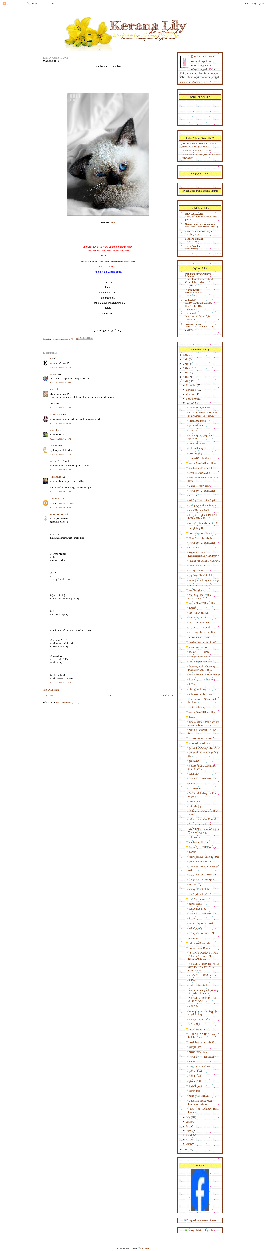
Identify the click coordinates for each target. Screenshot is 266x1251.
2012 (186, 376)
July (188, 1117)
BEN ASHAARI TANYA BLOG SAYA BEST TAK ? (202, 1035)
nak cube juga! (196, 806)
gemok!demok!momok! (200, 661)
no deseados (195, 788)
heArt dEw (194, 430)
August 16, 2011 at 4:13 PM (60, 407)
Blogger (145, 1248)
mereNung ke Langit (199, 1028)
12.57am (193, 495)
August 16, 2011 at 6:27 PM (60, 469)
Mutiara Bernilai (194, 238)
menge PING (195, 903)
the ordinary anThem (199, 612)
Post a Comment (51, 689)
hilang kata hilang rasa (200, 689)
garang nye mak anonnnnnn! (203, 505)
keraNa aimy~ (196, 1046)
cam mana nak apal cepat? (201, 737)
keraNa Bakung (196, 589)
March (189, 1134)
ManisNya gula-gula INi (201, 537)
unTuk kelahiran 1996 (199, 622)
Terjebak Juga (192, 233)
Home (109, 695)
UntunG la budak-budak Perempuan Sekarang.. (200, 1102)
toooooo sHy (195, 884)
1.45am (192, 1061)
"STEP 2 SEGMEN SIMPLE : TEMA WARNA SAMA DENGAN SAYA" (203, 956)
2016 (186, 359)
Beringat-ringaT (196, 570)
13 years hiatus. (192, 241)
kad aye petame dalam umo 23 (203, 523)
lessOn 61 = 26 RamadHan (202, 462)
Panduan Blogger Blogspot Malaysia (199, 275)
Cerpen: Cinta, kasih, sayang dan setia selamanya (201, 156)
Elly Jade (54, 445)
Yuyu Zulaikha (193, 246)
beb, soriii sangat (197, 448)
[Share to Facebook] (88, 338)
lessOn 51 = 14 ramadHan (201, 1056)
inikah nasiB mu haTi (199, 942)
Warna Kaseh (192, 289)
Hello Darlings (192, 248)
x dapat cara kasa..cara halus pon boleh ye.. (202, 767)
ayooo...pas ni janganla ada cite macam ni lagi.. (203, 723)
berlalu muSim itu (197, 908)
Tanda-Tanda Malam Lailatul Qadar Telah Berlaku (199, 280)
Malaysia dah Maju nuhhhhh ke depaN (204, 812)
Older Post (168, 695)
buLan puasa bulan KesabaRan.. (204, 819)
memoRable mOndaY (199, 947)
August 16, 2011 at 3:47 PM (60, 382)
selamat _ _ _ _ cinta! (199, 651)
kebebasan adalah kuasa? (201, 694)
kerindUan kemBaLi (199, 510)
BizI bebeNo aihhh (198, 985)
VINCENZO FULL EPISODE (199, 326)
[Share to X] (85, 338)
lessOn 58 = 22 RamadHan (202, 602)
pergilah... (194, 773)
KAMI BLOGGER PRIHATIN (204, 747)
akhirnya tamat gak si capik (202, 500)
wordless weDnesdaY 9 (200, 472)
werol (113, 222)
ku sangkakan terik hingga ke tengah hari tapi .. (202, 1012)
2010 (186, 1149)
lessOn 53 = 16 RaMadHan (202, 913)
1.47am (192, 980)
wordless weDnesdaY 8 (200, 841)
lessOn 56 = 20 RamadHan (202, 711)
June (188, 1121)
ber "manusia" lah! (198, 617)
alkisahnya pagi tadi (198, 646)
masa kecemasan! (197, 420)
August (190, 402)
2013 (186, 372)
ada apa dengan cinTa (199, 1019)
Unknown (54, 498)
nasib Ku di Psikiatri (199, 1095)
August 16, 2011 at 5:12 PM (60, 454)
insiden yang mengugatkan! (202, 641)
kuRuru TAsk (195, 1071)
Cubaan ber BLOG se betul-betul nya (202, 700)
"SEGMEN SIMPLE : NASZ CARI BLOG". (203, 999)
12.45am (193, 547)
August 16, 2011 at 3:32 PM (60, 367)
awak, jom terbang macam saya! (204, 580)
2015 (186, 363)
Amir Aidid (55, 476)
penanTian (194, 760)
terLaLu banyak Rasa (199, 407)
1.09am (192, 918)
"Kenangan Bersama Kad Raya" (205, 560)
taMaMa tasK (195, 1085)
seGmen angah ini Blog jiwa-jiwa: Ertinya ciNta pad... (202, 668)
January (190, 1143)
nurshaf (53, 430)
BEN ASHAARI (194, 213)
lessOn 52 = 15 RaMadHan (202, 975)
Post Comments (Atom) (67, 702)
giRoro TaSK (195, 1081)
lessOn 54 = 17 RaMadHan (202, 846)
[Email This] (79, 338)
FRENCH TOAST (193, 292)
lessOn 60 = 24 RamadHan (202, 490)
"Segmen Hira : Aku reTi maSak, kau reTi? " (201, 596)
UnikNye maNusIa (198, 898)
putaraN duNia (196, 801)
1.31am (192, 607)
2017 (186, 354)
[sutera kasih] (56, 414)
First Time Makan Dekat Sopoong (201, 226)
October (190, 394)
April (189, 1130)
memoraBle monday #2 (200, 585)
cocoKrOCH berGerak (200, 458)
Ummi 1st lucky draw (199, 485)
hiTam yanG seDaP (198, 1051)
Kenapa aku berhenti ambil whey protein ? (201, 218)
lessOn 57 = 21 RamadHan (202, 679)
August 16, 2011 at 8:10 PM (60, 507)
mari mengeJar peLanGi (200, 532)
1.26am (192, 783)
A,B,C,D (193, 1006)
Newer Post (48, 695)
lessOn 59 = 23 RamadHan (202, 542)
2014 (186, 368)
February (191, 1139)
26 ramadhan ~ (196, 425)
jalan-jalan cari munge (199, 656)
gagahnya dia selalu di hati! (202, 575)
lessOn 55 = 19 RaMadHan (202, 778)
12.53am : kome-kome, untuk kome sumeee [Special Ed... (203, 414)
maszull (53, 373)
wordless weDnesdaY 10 (201, 467)
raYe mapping (195, 453)
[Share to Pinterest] (91, 338)
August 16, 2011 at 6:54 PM (60, 491)
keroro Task (194, 1090)
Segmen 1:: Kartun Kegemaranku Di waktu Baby (202, 554)
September (191, 398)
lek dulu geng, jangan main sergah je (201, 437)
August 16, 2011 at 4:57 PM (60, 439)
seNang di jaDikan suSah (201, 923)
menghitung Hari (197, 528)
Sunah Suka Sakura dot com (200, 224)
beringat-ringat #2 (197, 565)
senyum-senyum (193, 324)
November (191, 389)
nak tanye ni (195, 837)
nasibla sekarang (197, 707)
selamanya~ (194, 938)
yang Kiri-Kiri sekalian (200, 1066)
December (191, 385)
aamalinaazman (62, 338)
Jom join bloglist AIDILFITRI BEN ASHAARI (203, 516)
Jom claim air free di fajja (197, 316)
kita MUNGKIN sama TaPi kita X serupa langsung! (204, 830)
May (188, 1126)
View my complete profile (192, 81)
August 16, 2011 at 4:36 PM (60, 423)
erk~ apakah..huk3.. (198, 894)
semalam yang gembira (200, 637)
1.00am (192, 684)
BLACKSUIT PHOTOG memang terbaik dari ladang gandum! (199, 145)
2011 (186, 381)
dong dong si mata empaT (201, 879)
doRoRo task (195, 1076)
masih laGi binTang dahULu (203, 1041)
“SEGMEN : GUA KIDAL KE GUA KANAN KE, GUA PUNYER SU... (204, 967)
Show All (217, 253)
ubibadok (190, 300)
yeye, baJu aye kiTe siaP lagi (202, 874)
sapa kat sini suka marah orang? (204, 674)
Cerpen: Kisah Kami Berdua (197, 150)
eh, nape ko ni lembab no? (201, 627)
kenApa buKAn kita (199, 889)
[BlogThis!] (82, 338)
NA (51, 389)
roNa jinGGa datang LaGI (202, 933)
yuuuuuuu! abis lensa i (200, 861)
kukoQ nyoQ (195, 928)
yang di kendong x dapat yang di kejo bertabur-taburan (203, 991)
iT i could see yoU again (201, 824)
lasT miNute (195, 1024)
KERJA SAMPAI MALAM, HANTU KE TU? (198, 304)
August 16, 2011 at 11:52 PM (61, 682)
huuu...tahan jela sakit (199, 443)
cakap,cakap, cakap (198, 742)
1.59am (192, 716)
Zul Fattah (190, 313)
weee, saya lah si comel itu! (202, 632)
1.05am (192, 851)
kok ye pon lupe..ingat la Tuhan (204, 856)
